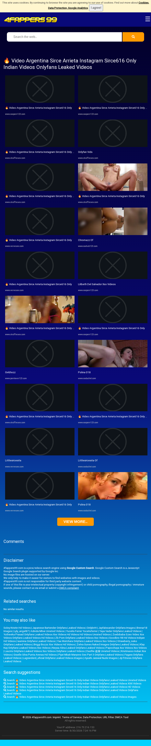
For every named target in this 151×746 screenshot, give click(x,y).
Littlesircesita (13, 460)
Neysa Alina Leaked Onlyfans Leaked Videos (78, 647)
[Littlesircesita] (40, 454)
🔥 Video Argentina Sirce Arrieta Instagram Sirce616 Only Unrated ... (44, 328)
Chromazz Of (85, 240)
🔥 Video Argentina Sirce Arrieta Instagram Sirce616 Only (38, 107)
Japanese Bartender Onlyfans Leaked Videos (58, 627)
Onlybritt (92, 627)
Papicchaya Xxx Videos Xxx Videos (126, 647)
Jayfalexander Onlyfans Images (117, 627)
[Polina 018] (112, 366)
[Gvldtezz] (40, 366)
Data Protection (92, 717)
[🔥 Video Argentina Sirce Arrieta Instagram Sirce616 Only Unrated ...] (40, 322)
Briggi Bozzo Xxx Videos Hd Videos (54, 644)
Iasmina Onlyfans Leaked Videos (36, 641)
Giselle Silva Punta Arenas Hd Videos (35, 654)
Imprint (57, 717)
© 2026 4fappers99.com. (38, 717)
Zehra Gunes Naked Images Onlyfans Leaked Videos (107, 644)
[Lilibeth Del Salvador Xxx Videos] (112, 278)
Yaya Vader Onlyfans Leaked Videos (120, 631)
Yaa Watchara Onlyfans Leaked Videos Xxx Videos (86, 641)
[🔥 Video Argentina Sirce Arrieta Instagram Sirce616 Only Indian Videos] (40, 146)
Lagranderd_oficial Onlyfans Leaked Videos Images (53, 658)
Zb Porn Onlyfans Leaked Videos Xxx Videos (81, 637)
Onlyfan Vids (85, 152)
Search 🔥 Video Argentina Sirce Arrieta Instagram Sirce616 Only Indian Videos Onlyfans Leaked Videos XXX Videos (73, 683)
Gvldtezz (10, 372)
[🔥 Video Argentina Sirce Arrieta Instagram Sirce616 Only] (40, 102)
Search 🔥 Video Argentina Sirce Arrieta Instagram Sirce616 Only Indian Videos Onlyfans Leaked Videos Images (71, 697)
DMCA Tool (121, 717)
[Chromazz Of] (112, 234)
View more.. (75, 522)
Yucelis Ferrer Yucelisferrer (82, 631)
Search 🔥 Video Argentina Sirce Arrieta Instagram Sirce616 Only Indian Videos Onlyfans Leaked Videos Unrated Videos (76, 680)
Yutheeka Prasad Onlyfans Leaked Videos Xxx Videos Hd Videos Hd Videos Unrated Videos (57, 634)
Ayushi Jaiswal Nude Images (100, 658)
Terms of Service (72, 717)
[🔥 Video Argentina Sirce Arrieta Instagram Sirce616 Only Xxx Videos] (112, 102)
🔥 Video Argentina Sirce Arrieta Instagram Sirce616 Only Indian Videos (46, 152)
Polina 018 (84, 372)
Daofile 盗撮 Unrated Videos (102, 651)
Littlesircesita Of (88, 460)
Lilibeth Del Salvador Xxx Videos (97, 284)
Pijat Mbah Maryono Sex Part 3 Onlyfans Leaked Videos (90, 654)
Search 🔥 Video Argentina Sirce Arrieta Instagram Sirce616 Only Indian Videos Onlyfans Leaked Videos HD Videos (73, 687)
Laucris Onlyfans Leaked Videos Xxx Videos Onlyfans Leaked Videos (45, 651)
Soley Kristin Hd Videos (17, 627)
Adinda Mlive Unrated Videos (47, 631)
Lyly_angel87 (21, 631)
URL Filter (108, 717)
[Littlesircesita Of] (112, 454)
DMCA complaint (69, 588)
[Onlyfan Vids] (112, 146)
